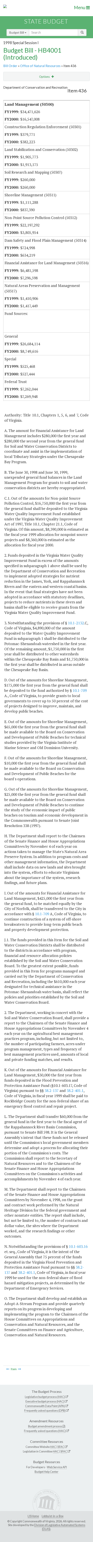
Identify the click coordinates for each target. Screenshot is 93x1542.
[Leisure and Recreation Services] (7, 1369)
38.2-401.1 (75, 1090)
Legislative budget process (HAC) (45, 1397)
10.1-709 (80, 690)
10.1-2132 (76, 622)
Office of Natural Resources (40, 66)
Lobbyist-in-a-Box (52, 1516)
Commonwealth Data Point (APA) (45, 1406)
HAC (53, 1447)
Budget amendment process (45, 1426)
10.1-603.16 (78, 1246)
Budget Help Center (46, 1471)
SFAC (61, 1447)
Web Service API (57, 1467)
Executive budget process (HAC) (45, 1401)
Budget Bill (17, 32)
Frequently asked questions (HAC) (45, 1431)
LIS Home (33, 1516)
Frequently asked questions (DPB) (45, 1410)
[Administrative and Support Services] (19, 1369)
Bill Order (10, 66)
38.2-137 (52, 1090)
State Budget (46, 21)
